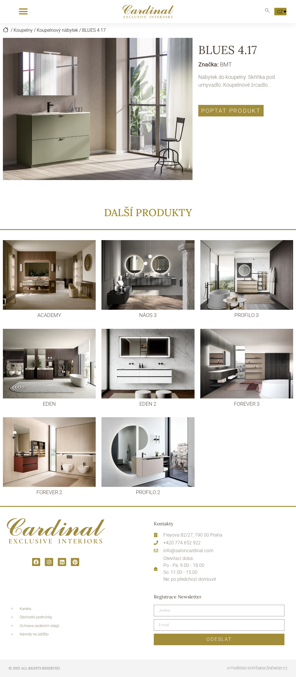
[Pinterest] (75, 562)
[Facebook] (36, 562)
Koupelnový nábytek (57, 30)
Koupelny (23, 30)
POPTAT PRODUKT (231, 110)
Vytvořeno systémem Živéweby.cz (257, 668)
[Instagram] (49, 562)
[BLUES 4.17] (98, 109)
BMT (226, 64)
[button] (23, 11)
